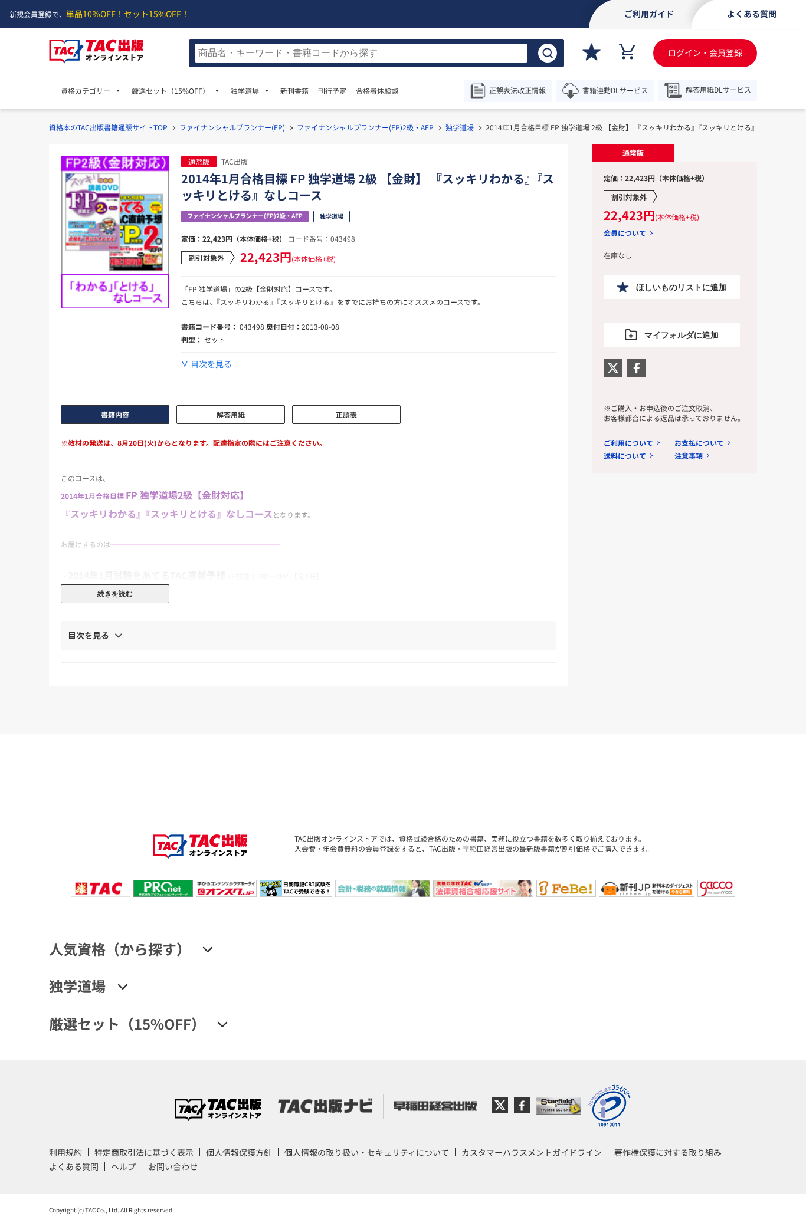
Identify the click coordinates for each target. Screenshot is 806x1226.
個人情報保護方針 (239, 1152)
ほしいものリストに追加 (681, 287)
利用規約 (65, 1152)
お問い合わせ (173, 1166)
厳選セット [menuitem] (170, 91)
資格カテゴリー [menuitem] (85, 91)
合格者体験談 (377, 91)
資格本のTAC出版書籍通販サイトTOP (108, 127)
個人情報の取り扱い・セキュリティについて (366, 1152)
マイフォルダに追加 (681, 335)
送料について (625, 456)
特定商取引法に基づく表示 (144, 1152)
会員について (625, 233)
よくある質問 (74, 1166)
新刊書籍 (294, 91)
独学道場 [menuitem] (245, 91)
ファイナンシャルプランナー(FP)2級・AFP (365, 127)
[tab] (633, 153)
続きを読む (115, 594)
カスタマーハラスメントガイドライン (531, 1152)
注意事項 (688, 456)
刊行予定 (332, 91)
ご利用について (628, 443)
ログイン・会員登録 (705, 52)
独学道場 (459, 127)
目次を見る (211, 364)
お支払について (699, 443)
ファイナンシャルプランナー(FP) (232, 127)
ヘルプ (123, 1166)
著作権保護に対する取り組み (668, 1152)
